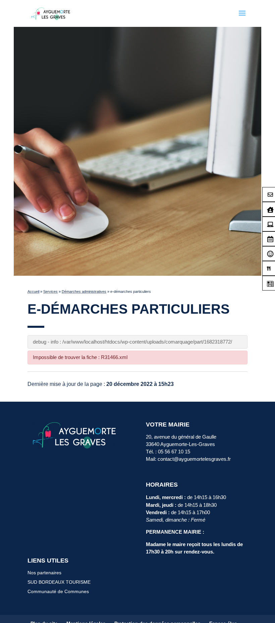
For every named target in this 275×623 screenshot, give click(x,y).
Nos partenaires (44, 572)
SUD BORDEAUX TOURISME (59, 582)
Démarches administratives (84, 292)
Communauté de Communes (58, 591)
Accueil (33, 292)
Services (50, 292)
